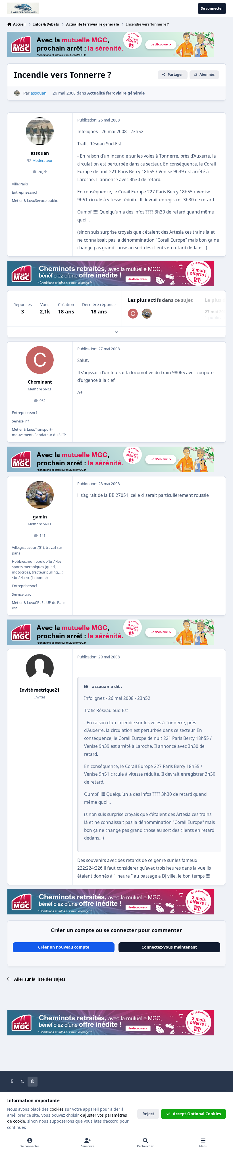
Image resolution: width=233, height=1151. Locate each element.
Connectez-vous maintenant (169, 947)
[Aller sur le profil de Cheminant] (133, 314)
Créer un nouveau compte (63, 947)
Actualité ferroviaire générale (116, 93)
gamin (40, 517)
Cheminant (40, 382)
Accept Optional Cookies (197, 1113)
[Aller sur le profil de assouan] (17, 93)
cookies (57, 1109)
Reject (148, 1113)
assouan (40, 153)
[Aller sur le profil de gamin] (147, 314)
